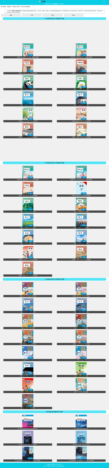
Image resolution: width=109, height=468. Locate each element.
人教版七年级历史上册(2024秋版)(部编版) (27, 73)
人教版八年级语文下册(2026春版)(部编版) (27, 275)
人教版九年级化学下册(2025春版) (81, 312)
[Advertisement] (54, 32)
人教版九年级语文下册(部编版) (28, 408)
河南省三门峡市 (16, 6)
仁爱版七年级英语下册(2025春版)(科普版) (81, 121)
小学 (32, 15)
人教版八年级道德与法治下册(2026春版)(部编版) (81, 179)
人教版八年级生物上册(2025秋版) (27, 211)
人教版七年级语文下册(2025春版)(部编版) (81, 137)
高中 (73, 15)
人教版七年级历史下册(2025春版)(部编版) (81, 73)
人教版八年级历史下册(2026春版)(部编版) (81, 195)
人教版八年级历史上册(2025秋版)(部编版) (27, 195)
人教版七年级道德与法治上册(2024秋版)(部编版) (28, 57)
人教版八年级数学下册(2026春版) (81, 227)
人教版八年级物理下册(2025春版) (81, 243)
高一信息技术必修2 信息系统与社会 (81, 444)
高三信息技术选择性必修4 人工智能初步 (28, 444)
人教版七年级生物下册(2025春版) (81, 89)
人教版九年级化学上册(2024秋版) (27, 312)
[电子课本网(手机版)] (54, 2)
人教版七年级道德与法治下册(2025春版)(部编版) (81, 57)
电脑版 (48, 464)
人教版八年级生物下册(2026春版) (81, 211)
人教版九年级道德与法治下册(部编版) (81, 296)
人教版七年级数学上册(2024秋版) (27, 105)
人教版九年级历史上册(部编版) (28, 328)
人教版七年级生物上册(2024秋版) (27, 89)
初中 (53, 15)
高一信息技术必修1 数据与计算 (81, 428)
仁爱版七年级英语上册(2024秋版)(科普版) (27, 121)
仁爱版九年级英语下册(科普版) (28, 391)
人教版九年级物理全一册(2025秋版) (28, 376)
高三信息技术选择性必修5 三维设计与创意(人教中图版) (27, 460)
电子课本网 (3, 6)
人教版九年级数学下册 (81, 360)
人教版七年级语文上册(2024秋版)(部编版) (27, 137)
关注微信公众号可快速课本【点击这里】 (54, 3)
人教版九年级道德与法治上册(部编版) (27, 296)
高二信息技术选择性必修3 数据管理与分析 (28, 428)
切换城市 (9, 6)
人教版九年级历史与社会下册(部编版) (81, 344)
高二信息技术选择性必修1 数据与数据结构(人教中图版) (81, 460)
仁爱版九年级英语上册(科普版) (81, 376)
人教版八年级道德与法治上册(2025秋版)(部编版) (28, 179)
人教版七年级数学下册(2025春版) (81, 105)
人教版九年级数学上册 (28, 360)
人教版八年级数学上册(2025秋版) (27, 227)
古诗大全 (56, 464)
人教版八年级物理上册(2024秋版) (27, 243)
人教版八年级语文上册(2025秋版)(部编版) (81, 259)
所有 (11, 15)
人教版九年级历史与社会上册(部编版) (27, 344)
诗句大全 (60, 464)
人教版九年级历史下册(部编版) (81, 328)
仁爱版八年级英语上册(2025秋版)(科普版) (27, 259)
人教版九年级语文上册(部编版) (81, 391)
